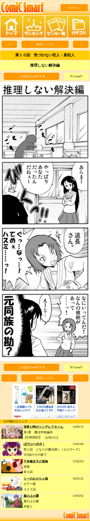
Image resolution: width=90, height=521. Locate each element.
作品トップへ (45, 44)
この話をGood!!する (31, 76)
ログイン (74, 7)
